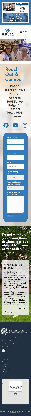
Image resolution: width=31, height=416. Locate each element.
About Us (5, 359)
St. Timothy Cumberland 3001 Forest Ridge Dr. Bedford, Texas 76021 (16, 387)
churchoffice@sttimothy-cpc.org (13, 344)
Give (3, 374)
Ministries (5, 364)
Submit (10, 216)
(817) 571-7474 (15, 90)
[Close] (20, 383)
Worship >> (15, 16)
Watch (4, 362)
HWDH (29, 411)
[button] (6, 125)
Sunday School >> (15, 18)
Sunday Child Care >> (15, 20)
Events (4, 367)
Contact (4, 371)
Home (4, 357)
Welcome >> (15, 14)
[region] (15, 50)
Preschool (5, 369)
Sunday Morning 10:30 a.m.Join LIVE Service (22, 8)
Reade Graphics (16, 412)
